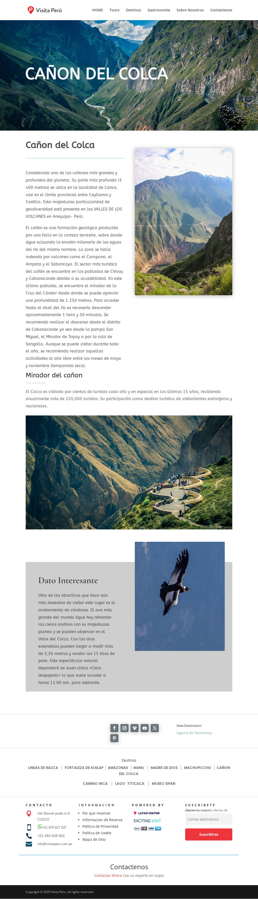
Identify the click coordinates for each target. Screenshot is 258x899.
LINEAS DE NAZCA (43, 767)
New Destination (189, 725)
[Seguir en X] (155, 728)
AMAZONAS (118, 767)
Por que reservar (96, 813)
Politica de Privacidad (100, 826)
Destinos (133, 10)
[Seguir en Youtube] (145, 728)
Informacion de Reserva (102, 819)
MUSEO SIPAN (163, 783)
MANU (139, 767)
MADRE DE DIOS (164, 767)
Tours (114, 10)
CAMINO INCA (96, 783)
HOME (97, 10)
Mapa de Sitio (94, 839)
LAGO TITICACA (130, 783)
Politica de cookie (96, 832)
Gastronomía (159, 10)
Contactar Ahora (108, 875)
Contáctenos (221, 10)
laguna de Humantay (194, 732)
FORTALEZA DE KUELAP (84, 767)
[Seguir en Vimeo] (135, 728)
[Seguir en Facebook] (114, 728)
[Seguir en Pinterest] (114, 738)
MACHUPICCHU (197, 767)
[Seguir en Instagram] (124, 728)
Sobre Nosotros (190, 10)
